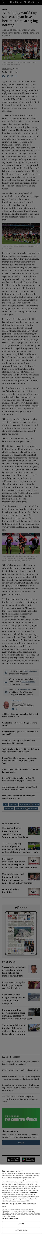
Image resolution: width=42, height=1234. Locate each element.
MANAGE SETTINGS (21, 1230)
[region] (21, 1199)
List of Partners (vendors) (10, 1218)
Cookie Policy (33, 1192)
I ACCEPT (21, 1224)
